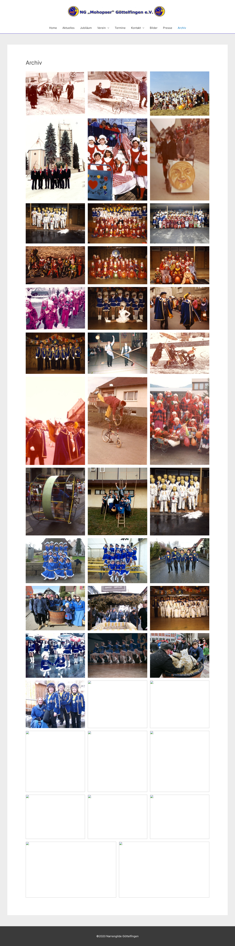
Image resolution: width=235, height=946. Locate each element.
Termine (120, 28)
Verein (101, 28)
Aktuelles (68, 28)
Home (53, 28)
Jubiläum (86, 28)
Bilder (154, 28)
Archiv (182, 28)
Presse (167, 28)
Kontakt (136, 28)
